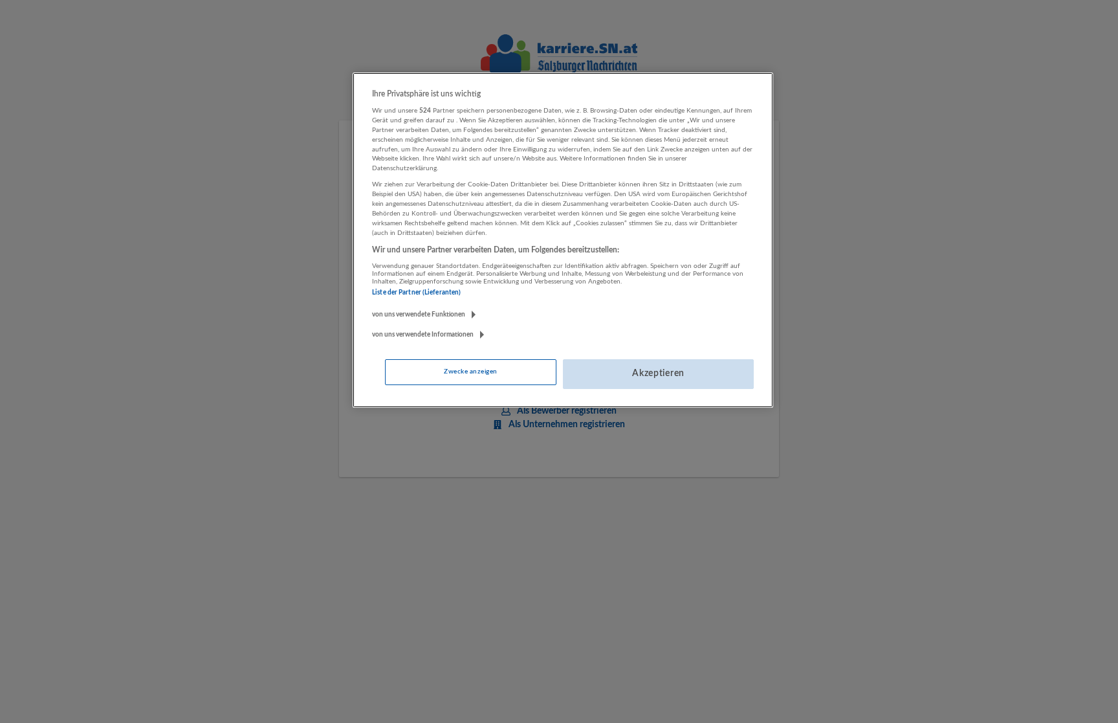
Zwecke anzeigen (470, 371)
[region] (563, 240)
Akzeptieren (658, 373)
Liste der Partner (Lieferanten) (416, 292)
